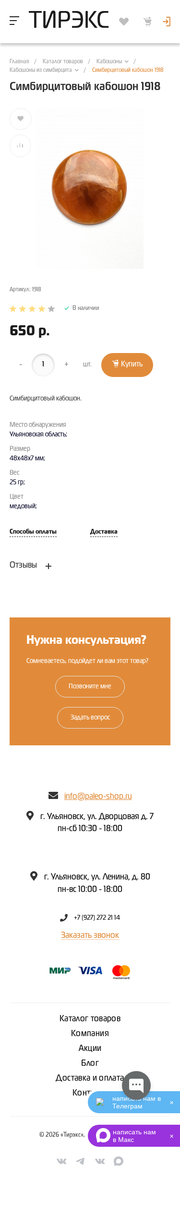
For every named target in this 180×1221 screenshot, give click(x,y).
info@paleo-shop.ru (98, 796)
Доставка (104, 532)
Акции (90, 1048)
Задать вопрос (90, 717)
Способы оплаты (33, 532)
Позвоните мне (90, 686)
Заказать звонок (90, 935)
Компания (90, 1034)
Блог (90, 1063)
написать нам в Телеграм (136, 1102)
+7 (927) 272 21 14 (97, 918)
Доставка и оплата (90, 1078)
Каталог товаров (90, 1019)
